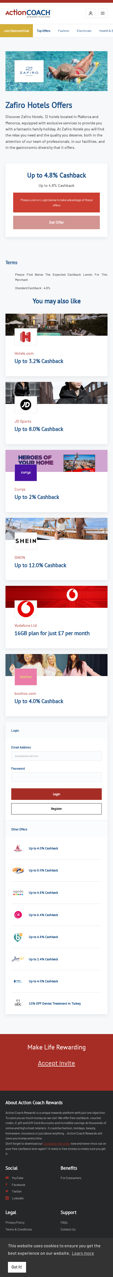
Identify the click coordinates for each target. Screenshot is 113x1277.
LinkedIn (18, 1198)
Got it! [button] (17, 1267)
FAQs (64, 1222)
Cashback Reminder (56, 1143)
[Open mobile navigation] (103, 13)
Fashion (63, 30)
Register (56, 808)
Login (56, 794)
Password (18, 768)
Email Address (21, 747)
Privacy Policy (14, 1222)
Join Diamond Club (16, 30)
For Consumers (71, 1178)
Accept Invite (56, 1063)
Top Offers (43, 30)
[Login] (90, 13)
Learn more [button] (83, 1253)
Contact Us (68, 1229)
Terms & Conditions (18, 1229)
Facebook (18, 1184)
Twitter (17, 1191)
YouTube (17, 1178)
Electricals (84, 30)
